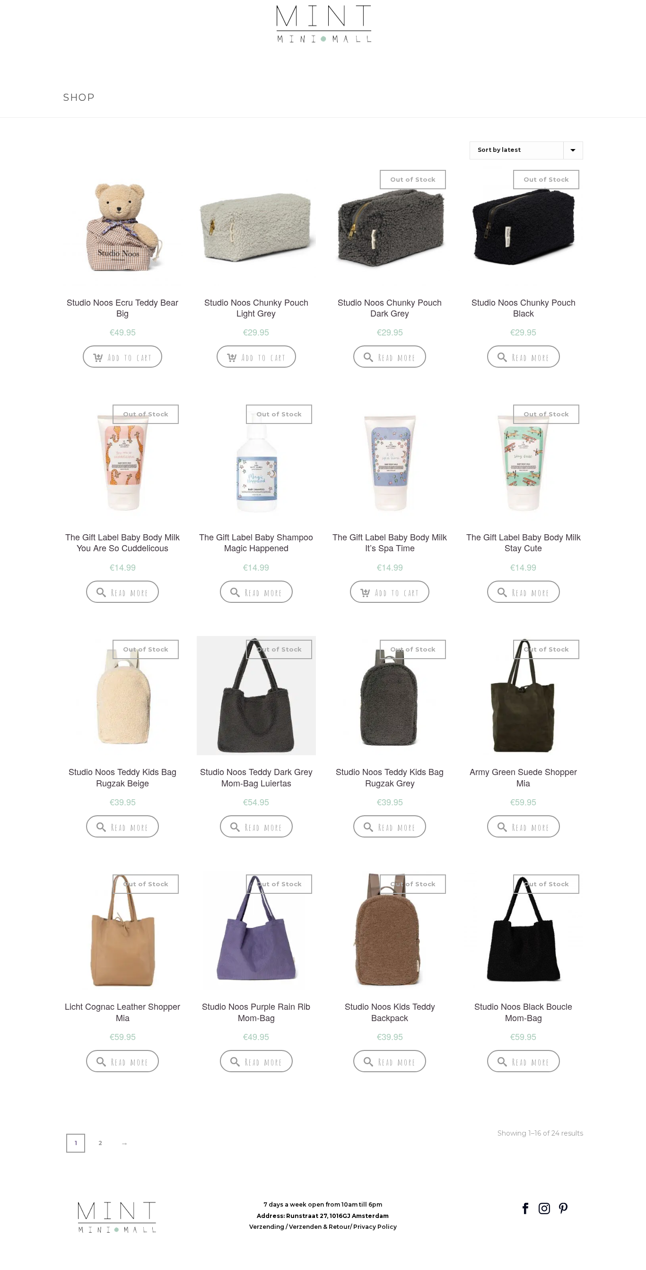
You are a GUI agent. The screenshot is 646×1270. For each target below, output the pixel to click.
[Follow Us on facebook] (525, 1209)
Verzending (267, 1226)
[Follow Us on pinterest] (563, 1209)
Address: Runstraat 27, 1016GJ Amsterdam (323, 1215)
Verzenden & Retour (319, 1226)
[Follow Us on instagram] (544, 1209)
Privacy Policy (375, 1226)
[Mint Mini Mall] (323, 24)
